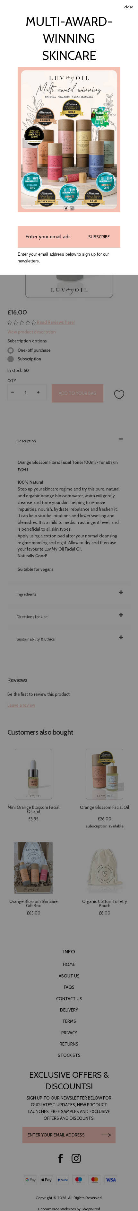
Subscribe (99, 236)
